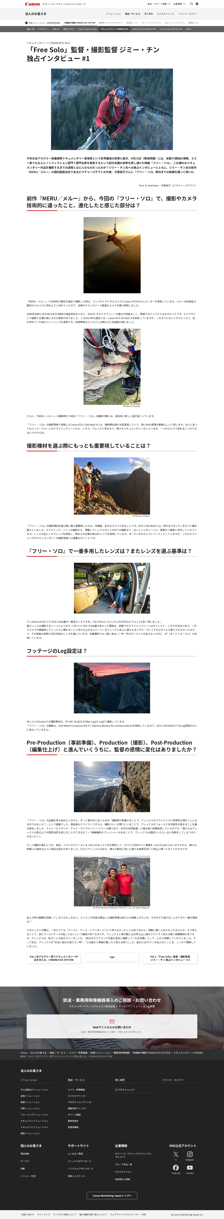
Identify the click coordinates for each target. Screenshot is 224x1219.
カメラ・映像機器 (78, 1052)
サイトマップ (43, 1214)
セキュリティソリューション (34, 1120)
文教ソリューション (30, 1108)
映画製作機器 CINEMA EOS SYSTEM (80, 22)
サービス (25, 1161)
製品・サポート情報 (157, 3)
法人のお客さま (35, 13)
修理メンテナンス (76, 1176)
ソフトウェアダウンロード (80, 1168)
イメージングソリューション (34, 1114)
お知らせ (56, 29)
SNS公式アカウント (183, 1145)
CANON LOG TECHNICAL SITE (144, 29)
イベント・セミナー (188, 13)
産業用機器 (73, 1127)
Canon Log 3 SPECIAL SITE (171, 29)
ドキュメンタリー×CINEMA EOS (114, 29)
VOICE (188, 29)
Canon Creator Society (87, 29)
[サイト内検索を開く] (191, 4)
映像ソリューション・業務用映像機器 (44, 22)
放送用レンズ (131, 22)
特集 (23, 1168)
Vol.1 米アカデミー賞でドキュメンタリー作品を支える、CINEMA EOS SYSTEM (54, 958)
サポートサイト (78, 1146)
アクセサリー (43, 29)
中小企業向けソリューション (34, 1089)
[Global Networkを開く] (197, 4)
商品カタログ (68, 29)
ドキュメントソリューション (34, 1127)
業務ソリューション (30, 1133)
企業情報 (177, 3)
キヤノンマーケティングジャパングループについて (134, 1155)
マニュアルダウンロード (79, 1161)
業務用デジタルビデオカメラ (111, 22)
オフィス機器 (74, 1114)
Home (24, 1052)
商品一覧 (30, 29)
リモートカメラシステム (151, 22)
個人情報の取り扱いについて (93, 1214)
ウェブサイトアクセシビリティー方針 (128, 1214)
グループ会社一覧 (123, 1164)
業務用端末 (73, 1120)
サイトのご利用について (64, 1214)
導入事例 (148, 13)
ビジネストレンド (165, 13)
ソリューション (113, 13)
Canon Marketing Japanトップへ (112, 1195)
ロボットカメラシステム (175, 22)
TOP (112, 957)
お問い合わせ (27, 1214)
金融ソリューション (30, 1095)
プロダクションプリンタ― (80, 1102)
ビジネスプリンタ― (77, 1095)
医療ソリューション (30, 1102)
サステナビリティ (123, 1171)
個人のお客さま (31, 1146)
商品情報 (25, 1153)
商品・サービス (132, 13)
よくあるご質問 (75, 1153)
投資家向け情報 (122, 1179)
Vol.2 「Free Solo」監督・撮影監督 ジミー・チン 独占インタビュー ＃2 (170, 958)
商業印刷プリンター (77, 1108)
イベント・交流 (28, 1176)
